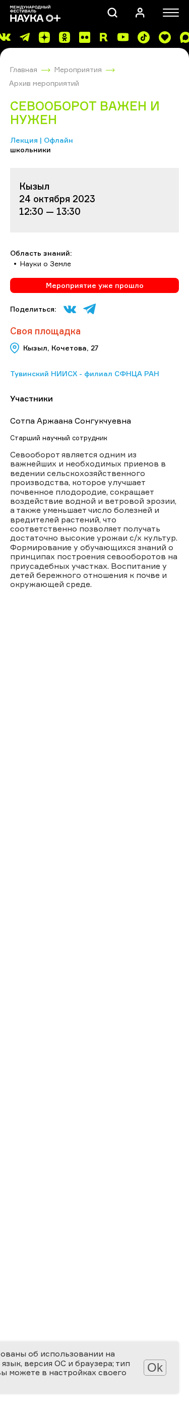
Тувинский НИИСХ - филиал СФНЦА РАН (84, 373)
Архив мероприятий (44, 83)
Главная (23, 69)
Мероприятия (78, 69)
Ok (155, 1367)
